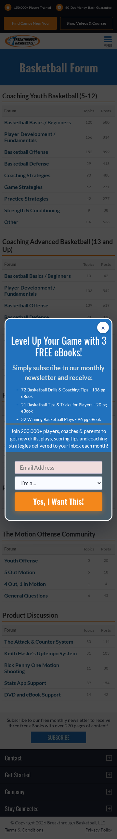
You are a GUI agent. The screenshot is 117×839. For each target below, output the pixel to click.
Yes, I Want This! (58, 501)
